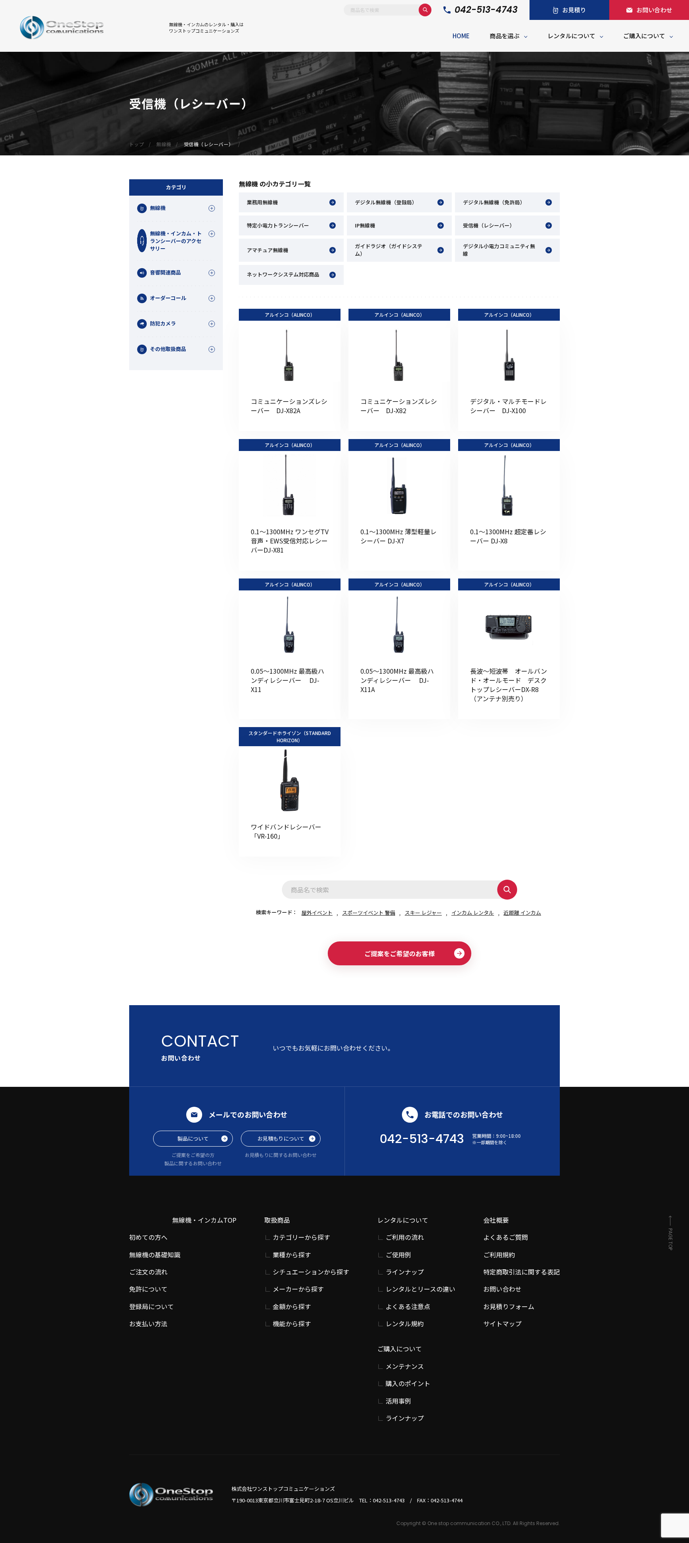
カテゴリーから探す (301, 1237)
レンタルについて (571, 35)
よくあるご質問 (505, 1237)
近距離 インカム (522, 912)
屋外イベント (317, 912)
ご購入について (644, 35)
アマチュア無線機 (267, 250)
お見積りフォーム (508, 1306)
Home (461, 35)
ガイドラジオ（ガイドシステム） (388, 249)
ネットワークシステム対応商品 (283, 274)
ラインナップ (405, 1271)
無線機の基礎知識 (154, 1254)
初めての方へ (148, 1237)
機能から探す (292, 1323)
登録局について (151, 1306)
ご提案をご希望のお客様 (399, 953)
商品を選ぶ (505, 35)
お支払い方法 (148, 1323)
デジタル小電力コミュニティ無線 (499, 249)
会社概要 (496, 1220)
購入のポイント (408, 1383)
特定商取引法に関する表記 (521, 1271)
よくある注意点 (408, 1306)
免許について (148, 1289)
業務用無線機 (262, 202)
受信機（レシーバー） (489, 225)
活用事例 (398, 1401)
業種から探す (292, 1254)
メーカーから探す (298, 1289)
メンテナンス (405, 1366)
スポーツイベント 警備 (368, 912)
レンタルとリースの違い (420, 1289)
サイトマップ (502, 1323)
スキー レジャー (423, 912)
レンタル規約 (405, 1323)
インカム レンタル (472, 912)
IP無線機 (365, 225)
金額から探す (292, 1306)
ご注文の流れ (148, 1271)
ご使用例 (398, 1254)
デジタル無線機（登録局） (386, 202)
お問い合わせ (502, 1289)
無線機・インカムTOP (204, 1220)
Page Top (670, 1239)
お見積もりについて (281, 1138)
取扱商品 (277, 1220)
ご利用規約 (499, 1254)
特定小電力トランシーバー (278, 225)
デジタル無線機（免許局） (494, 202)
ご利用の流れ (405, 1237)
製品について (193, 1138)
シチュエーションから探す (311, 1271)
